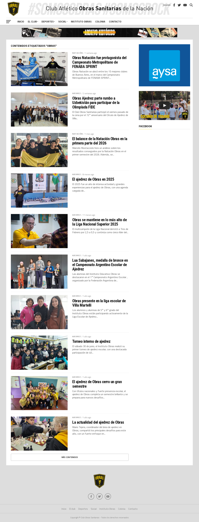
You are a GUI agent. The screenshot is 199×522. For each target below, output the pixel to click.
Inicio (20, 21)
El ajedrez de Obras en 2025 (93, 179)
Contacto (115, 21)
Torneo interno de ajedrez (91, 341)
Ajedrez (76, 93)
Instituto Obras (81, 21)
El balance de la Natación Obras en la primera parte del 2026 (99, 141)
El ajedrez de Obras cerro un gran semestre (97, 384)
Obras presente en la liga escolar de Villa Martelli (99, 303)
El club (32, 21)
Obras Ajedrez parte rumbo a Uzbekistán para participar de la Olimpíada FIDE (96, 102)
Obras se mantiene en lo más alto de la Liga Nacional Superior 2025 (99, 222)
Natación (77, 52)
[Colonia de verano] (164, 105)
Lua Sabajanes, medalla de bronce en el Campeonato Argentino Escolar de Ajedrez (100, 264)
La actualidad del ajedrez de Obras (98, 422)
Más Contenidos (70, 457)
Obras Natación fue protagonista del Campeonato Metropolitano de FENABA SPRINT (99, 62)
